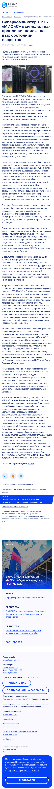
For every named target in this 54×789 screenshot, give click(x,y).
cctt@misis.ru (8, 739)
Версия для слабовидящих (13, 12)
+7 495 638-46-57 (10, 734)
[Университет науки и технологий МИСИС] (9, 4)
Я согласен (27, 780)
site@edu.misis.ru (10, 749)
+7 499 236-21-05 (15, 670)
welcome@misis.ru (10, 727)
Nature (31, 463)
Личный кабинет (44, 4)
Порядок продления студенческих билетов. (26, 598)
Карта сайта (8, 752)
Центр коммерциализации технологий (20, 731)
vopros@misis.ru (9, 719)
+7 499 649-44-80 (10, 714)
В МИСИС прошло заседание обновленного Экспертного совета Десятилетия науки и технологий (26, 614)
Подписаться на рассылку (25, 690)
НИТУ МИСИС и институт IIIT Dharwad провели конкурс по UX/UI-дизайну (23, 631)
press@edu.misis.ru (11, 660)
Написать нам (17, 683)
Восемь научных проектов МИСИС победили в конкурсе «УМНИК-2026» (24, 580)
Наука (31, 45)
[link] (5, 476)
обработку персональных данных (23, 771)
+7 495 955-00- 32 (10, 668)
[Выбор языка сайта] (39, 4)
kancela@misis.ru (10, 673)
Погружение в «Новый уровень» (15, 507)
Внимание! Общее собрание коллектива (18, 485)
